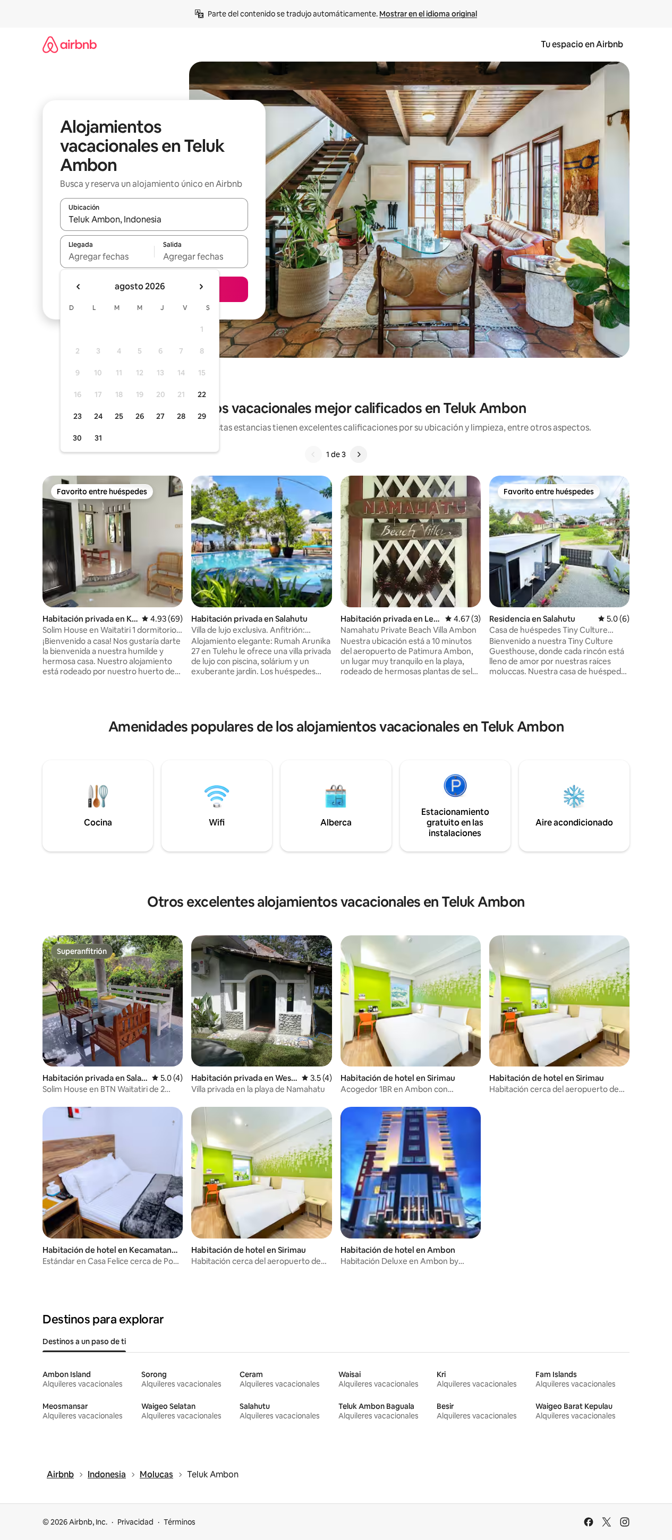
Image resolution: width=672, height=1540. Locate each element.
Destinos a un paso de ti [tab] (84, 1341)
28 (181, 416)
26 (139, 416)
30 (77, 438)
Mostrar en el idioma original (428, 14)
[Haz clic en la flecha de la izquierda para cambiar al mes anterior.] (78, 286)
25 (119, 416)
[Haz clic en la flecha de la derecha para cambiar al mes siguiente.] (201, 286)
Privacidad (135, 1522)
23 (77, 416)
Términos (179, 1522)
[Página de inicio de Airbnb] (69, 44)
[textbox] (107, 256)
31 (98, 438)
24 (98, 416)
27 (160, 416)
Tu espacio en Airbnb (582, 44)
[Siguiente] (358, 454)
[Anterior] (313, 454)
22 (202, 394)
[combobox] (154, 219)
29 (202, 416)
